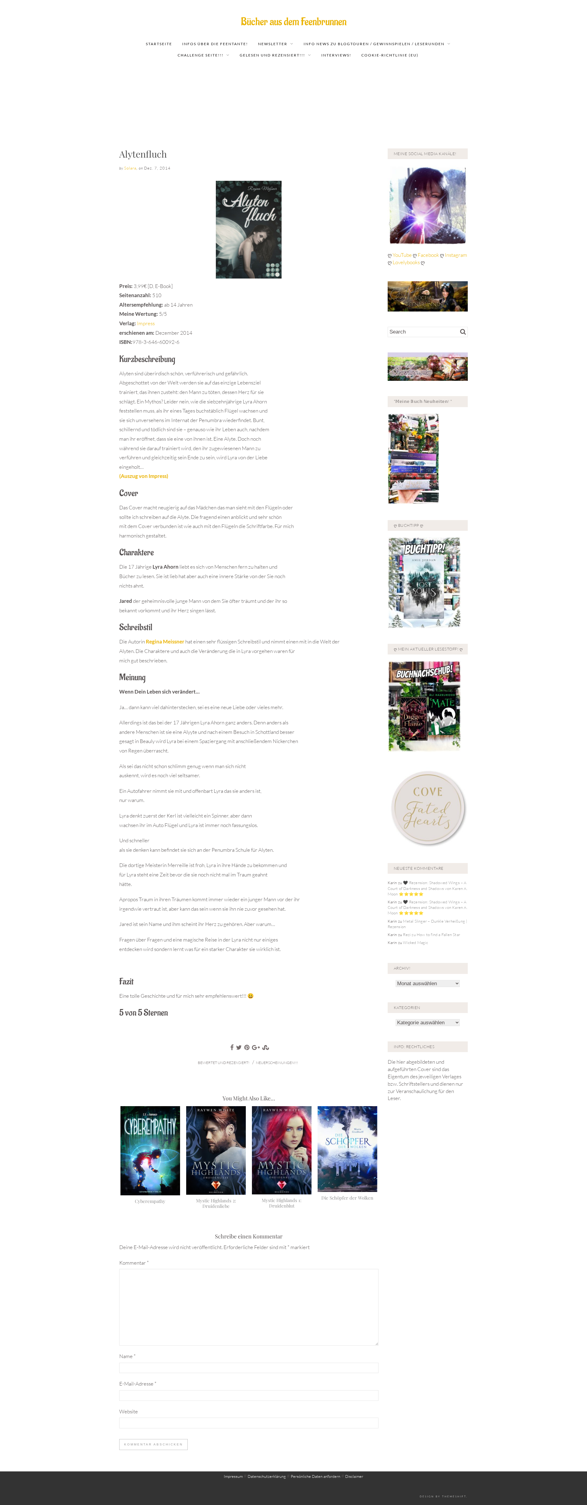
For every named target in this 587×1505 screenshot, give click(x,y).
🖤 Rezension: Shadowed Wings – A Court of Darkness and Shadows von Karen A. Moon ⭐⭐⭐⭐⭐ (427, 888)
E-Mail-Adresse (138, 1383)
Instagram (456, 255)
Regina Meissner (165, 641)
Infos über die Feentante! (215, 44)
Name (127, 1356)
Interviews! (336, 55)
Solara (130, 168)
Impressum (233, 1476)
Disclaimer (354, 1476)
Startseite (159, 44)
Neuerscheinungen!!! (277, 1062)
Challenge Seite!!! (200, 55)
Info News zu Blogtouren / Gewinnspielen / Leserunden (374, 44)
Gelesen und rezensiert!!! (272, 55)
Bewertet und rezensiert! (223, 1062)
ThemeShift (454, 1496)
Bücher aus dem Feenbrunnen (293, 22)
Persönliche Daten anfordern (315, 1476)
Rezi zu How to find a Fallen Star (431, 934)
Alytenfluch (143, 154)
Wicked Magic (415, 942)
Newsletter (272, 44)
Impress (146, 323)
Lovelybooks (406, 262)
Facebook (429, 255)
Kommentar (134, 1262)
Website (128, 1411)
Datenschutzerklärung (267, 1476)
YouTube (403, 255)
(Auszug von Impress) (143, 476)
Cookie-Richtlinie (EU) (390, 55)
